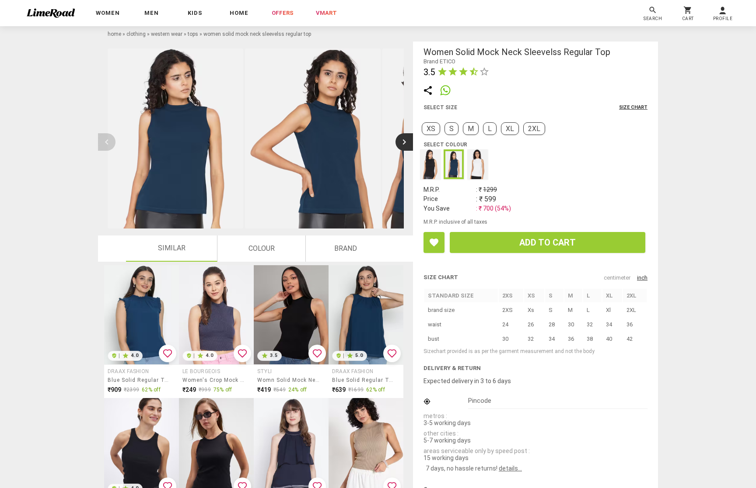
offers (283, 13)
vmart (326, 13)
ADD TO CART (547, 242)
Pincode (479, 401)
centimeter (617, 277)
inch (642, 277)
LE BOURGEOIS (201, 371)
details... (510, 468)
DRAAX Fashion (128, 371)
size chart (633, 107)
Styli (264, 371)
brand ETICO (439, 61)
